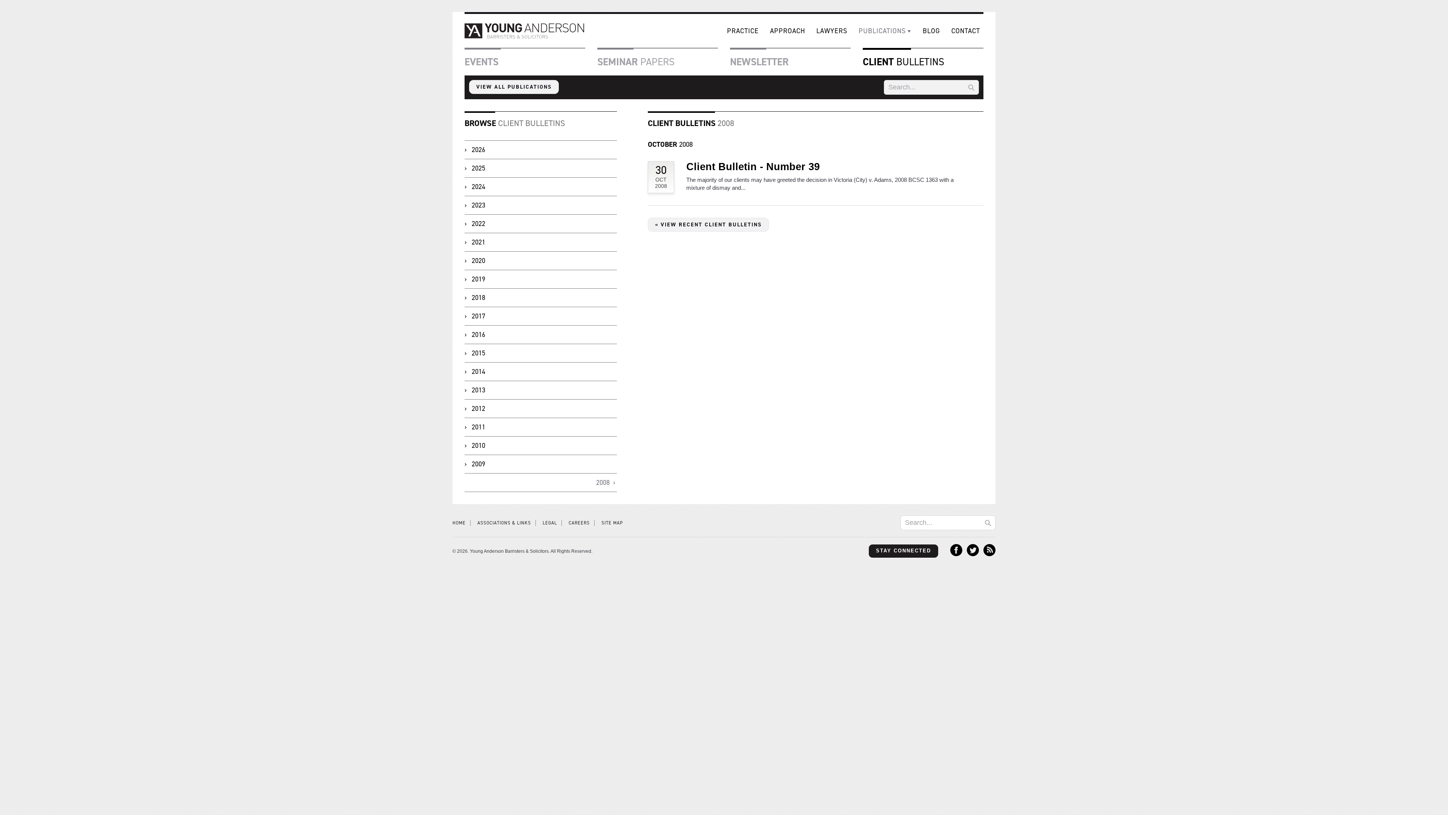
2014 (478, 371)
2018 (478, 297)
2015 (478, 353)
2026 (478, 149)
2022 (478, 223)
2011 (478, 427)
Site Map (612, 523)
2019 (478, 279)
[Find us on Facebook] (956, 554)
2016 (478, 334)
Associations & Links (504, 523)
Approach (787, 30)
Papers (636, 62)
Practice (743, 30)
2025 (478, 168)
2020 (478, 260)
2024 (478, 186)
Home (459, 523)
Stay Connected (903, 551)
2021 (478, 242)
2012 (478, 408)
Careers (579, 523)
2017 (478, 316)
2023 (478, 205)
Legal (550, 523)
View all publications (514, 87)
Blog (931, 30)
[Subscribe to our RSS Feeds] (989, 554)
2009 (478, 464)
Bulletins (903, 62)
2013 (478, 390)
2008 (670, 144)
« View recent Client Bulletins (708, 224)
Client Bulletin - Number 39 (753, 166)
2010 (478, 445)
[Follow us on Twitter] (973, 554)
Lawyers (831, 30)
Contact (965, 30)
